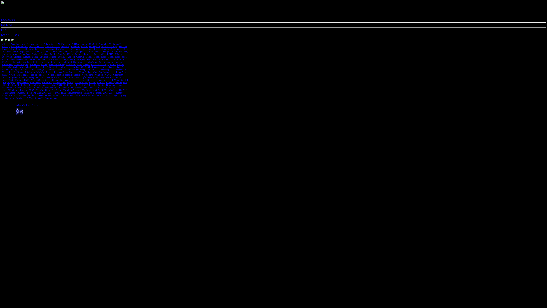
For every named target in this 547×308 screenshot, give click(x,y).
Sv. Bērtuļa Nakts (79, 87)
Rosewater (47, 82)
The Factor (57, 90)
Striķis (30, 87)
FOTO (4, 30)
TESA (32, 90)
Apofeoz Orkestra (19, 46)
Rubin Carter (59, 82)
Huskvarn (96, 59)
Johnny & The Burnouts (74, 62)
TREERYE (89, 93)
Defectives (68, 51)
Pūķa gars (64, 80)
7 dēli (5, 44)
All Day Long (64, 44)
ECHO (110, 54)
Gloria (32, 59)
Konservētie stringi (100, 64)
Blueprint (123, 46)
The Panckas (9, 93)
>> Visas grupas (33, 98)
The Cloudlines (43, 90)
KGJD (44, 64)
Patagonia (33, 77)
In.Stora (120, 59)
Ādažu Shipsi (50, 44)
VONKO (57, 95)
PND (26, 80)
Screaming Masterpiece (116, 82)
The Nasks (123, 90)
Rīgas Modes (23, 82)
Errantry (62, 57)
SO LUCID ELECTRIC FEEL (78, 85)
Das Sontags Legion (22, 51)
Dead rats (57, 51)
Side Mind (17, 85)
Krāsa (113, 64)
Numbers (99, 75)
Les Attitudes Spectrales (54, 67)
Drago (106, 51)
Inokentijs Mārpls (21, 62)
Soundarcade (19, 87)
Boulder (6, 49)
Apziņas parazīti (36, 46)
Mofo (49, 72)
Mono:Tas (97, 72)
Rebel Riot (81, 80)
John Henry (56, 62)
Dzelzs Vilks (100, 54)
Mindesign (30, 72)
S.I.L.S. (101, 82)
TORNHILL (61, 93)
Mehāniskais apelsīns (105, 69)
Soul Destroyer (108, 85)
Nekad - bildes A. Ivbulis (42, 75)
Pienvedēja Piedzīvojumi (107, 77)
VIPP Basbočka (28, 95)
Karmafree (35, 64)
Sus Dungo (64, 87)
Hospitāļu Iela (83, 59)
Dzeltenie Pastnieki (84, 54)
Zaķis (115, 95)
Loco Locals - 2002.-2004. (78, 67)
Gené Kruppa (100, 57)
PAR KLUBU (7, 25)
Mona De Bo (85, 72)
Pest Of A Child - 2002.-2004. (61, 77)
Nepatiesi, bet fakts (64, 75)
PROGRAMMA (8, 20)
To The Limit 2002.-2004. (41, 93)
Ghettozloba (22, 59)
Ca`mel (42, 49)
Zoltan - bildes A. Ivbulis (13, 98)
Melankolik (121, 69)
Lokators (96, 67)
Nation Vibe (14, 75)
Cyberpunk (116, 49)
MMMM (40, 72)
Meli (4, 72)
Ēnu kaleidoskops (48, 57)
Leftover (38, 67)
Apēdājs (6, 46)
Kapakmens (7, 64)
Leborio (29, 67)
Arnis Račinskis (52, 46)
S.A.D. (92, 82)
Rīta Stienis (35, 82)
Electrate (18, 57)
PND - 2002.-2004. (39, 80)
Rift (126, 80)
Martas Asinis (64, 69)
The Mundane (111, 90)
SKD (59, 85)
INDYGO (7, 62)
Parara (25, 77)
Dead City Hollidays (42, 51)
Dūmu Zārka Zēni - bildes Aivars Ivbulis (38, 54)
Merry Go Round (16, 72)
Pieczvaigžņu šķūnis (85, 77)
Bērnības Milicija (109, 46)
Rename (102, 80)
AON (119, 44)
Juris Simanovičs (107, 62)
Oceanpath (118, 75)
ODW (5, 77)
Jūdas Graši (92, 62)
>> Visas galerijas (49, 98)
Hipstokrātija (70, 59)
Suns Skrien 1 (51, 87)
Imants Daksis (108, 59)
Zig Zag (123, 95)
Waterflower (69, 95)
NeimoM (25, 75)
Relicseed (92, 80)
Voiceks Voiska (44, 95)
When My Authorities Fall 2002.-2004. (93, 95)
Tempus (23, 90)
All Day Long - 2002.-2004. (85, 44)
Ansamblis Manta (107, 44)
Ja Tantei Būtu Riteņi (40, 62)
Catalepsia (65, 49)
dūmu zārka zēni (11, 54)
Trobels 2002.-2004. (105, 93)
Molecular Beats (60, 72)
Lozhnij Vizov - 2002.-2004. (23, 69)
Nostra (77, 75)
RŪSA (70, 82)
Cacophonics (53, 49)
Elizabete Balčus (31, 57)
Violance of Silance (11, 95)
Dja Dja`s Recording (84, 51)
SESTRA (6, 85)
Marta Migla (51, 69)
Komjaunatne (83, 64)
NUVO (108, 75)
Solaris (97, 85)
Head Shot (41, 59)
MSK (5, 75)
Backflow (75, 46)
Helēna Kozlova (55, 59)
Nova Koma (88, 75)
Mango (40, 69)
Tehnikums (13, 90)
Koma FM (71, 64)
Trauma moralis (75, 93)
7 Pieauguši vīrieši (17, 44)
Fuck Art (71, 57)
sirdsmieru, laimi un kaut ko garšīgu (39, 85)
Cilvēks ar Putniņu (101, 49)
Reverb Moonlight (115, 80)
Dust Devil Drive (66, 54)
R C (73, 80)
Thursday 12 (22, 93)
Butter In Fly (31, 49)
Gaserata (80, 57)
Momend (73, 72)
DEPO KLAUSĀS (10, 35)
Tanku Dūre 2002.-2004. (99, 87)
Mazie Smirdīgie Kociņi (83, 69)
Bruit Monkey (17, 49)
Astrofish (65, 46)
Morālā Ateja (121, 72)
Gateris (89, 57)
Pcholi (42, 77)
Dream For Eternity (119, 51)
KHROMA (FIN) (57, 64)
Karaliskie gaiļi (21, 64)
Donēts (98, 51)
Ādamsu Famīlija (35, 44)
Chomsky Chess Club (81, 49)
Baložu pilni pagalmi (90, 46)
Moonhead (108, 72)
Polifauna (54, 80)
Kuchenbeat (18, 67)
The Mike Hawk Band (92, 90)
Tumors (119, 93)
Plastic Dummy (16, 80)
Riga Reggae (9, 82)
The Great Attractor (72, 90)
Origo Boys (14, 77)
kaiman (119, 62)
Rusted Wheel (81, 82)
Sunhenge (39, 87)
